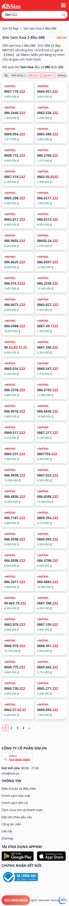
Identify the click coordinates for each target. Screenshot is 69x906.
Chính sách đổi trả (15, 803)
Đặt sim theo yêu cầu (17, 817)
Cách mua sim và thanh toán (22, 810)
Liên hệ (7, 831)
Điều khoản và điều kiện (19, 789)
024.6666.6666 (19, 760)
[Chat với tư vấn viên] (62, 900)
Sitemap (7, 838)
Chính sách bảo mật (16, 796)
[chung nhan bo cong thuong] (34, 877)
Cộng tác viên (11, 824)
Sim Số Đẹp (10, 28)
